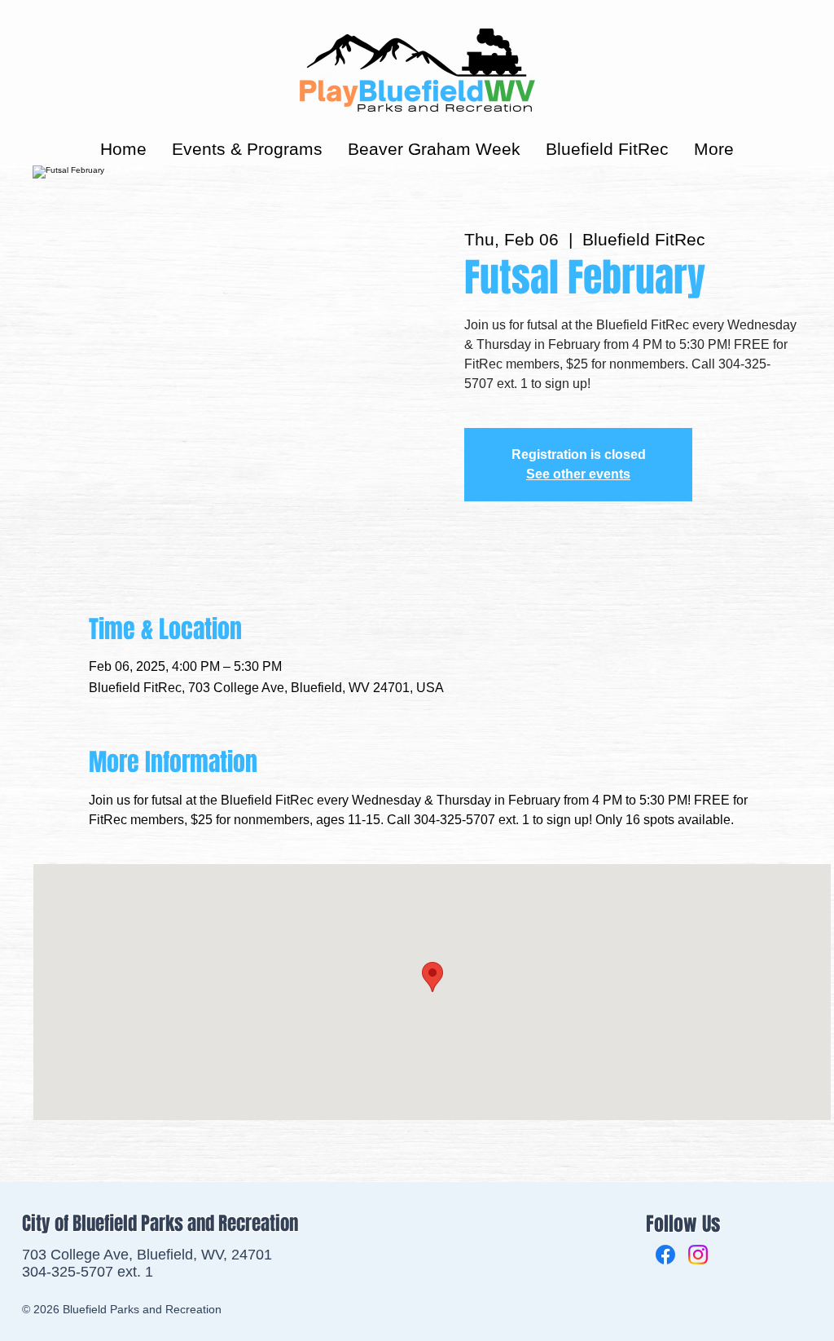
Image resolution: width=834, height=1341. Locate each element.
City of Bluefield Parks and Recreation (160, 1223)
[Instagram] (698, 1255)
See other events (578, 474)
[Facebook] (665, 1255)
